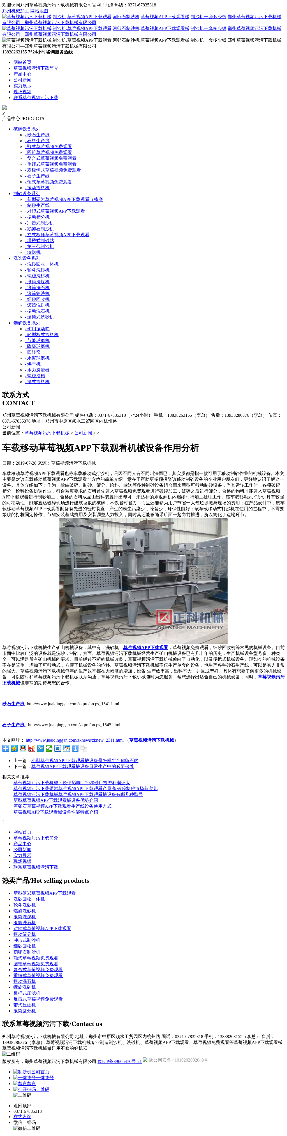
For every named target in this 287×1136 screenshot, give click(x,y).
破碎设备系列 (26, 129)
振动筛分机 (24, 934)
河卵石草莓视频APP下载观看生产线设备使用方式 (62, 806)
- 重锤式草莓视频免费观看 (51, 164)
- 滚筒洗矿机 (37, 305)
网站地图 (39, 10)
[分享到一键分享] (75, 748)
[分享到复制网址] (83, 748)
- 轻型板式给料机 (42, 334)
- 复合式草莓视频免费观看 (51, 158)
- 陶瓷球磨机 (37, 346)
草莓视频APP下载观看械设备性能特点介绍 (55, 812)
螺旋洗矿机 (24, 987)
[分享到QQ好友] (23, 748)
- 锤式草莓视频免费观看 (48, 181)
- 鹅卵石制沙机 (39, 228)
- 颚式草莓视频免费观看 (48, 146)
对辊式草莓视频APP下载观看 (42, 928)
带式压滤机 (24, 1005)
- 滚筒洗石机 (37, 287)
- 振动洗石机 (37, 311)
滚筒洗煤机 (24, 916)
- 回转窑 (33, 352)
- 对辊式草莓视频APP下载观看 (55, 211)
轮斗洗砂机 (24, 905)
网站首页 (22, 62)
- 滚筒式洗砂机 (39, 317)
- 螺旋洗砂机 (37, 275)
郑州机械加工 (15, 10)
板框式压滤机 (26, 993)
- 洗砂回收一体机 (42, 264)
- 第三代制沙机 (39, 246)
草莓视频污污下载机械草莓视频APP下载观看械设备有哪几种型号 (78, 794)
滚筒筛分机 (24, 1010)
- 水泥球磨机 (37, 358)
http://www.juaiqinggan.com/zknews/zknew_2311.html (75, 740)
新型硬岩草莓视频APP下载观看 (44, 893)
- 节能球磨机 (37, 340)
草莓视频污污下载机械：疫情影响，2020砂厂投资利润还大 (71, 782)
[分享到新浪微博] (31, 748)
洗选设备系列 (26, 258)
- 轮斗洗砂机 (37, 270)
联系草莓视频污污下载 (35, 97)
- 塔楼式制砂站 (39, 240)
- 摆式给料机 (37, 381)
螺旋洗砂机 (24, 910)
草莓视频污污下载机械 (47, 432)
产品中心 (22, 74)
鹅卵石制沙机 (26, 952)
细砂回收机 (24, 946)
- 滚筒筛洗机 (37, 293)
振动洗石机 (24, 981)
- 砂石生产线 (37, 134)
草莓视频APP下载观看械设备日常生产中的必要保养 (82, 766)
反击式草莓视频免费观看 (38, 999)
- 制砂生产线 (37, 205)
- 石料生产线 (37, 140)
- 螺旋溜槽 (35, 375)
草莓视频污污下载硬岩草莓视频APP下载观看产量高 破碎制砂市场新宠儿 (85, 788)
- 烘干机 (33, 364)
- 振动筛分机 (37, 217)
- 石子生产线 (37, 176)
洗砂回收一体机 (29, 899)
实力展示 (22, 85)
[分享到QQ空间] (14, 748)
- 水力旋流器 (37, 369)
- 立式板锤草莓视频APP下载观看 (57, 234)
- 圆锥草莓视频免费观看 (48, 152)
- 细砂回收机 (37, 299)
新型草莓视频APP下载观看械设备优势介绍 (55, 800)
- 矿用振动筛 (37, 328)
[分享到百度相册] (66, 748)
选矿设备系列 (26, 322)
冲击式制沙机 (26, 940)
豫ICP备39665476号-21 (120, 1061)
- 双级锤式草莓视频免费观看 (53, 170)
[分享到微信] (49, 748)
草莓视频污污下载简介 (35, 68)
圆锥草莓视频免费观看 (35, 963)
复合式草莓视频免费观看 (38, 969)
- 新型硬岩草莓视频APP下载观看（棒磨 (64, 199)
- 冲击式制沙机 (39, 223)
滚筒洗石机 (24, 922)
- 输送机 (33, 252)
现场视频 (22, 91)
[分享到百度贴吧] (57, 748)
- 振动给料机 (37, 187)
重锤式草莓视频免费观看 (38, 975)
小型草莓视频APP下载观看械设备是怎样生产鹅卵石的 (84, 760)
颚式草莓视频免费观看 (35, 957)
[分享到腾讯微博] (40, 748)
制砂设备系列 (26, 193)
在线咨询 (22, 1116)
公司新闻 (22, 80)
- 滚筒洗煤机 (37, 281)
